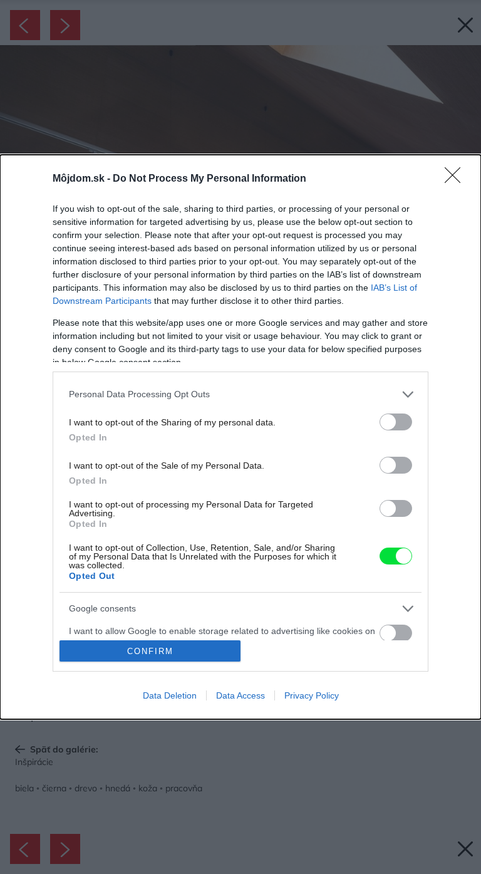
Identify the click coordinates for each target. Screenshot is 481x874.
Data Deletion (170, 695)
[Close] (456, 179)
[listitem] (240, 394)
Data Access (240, 695)
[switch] (396, 422)
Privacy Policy (311, 695)
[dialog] (240, 437)
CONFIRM (150, 651)
